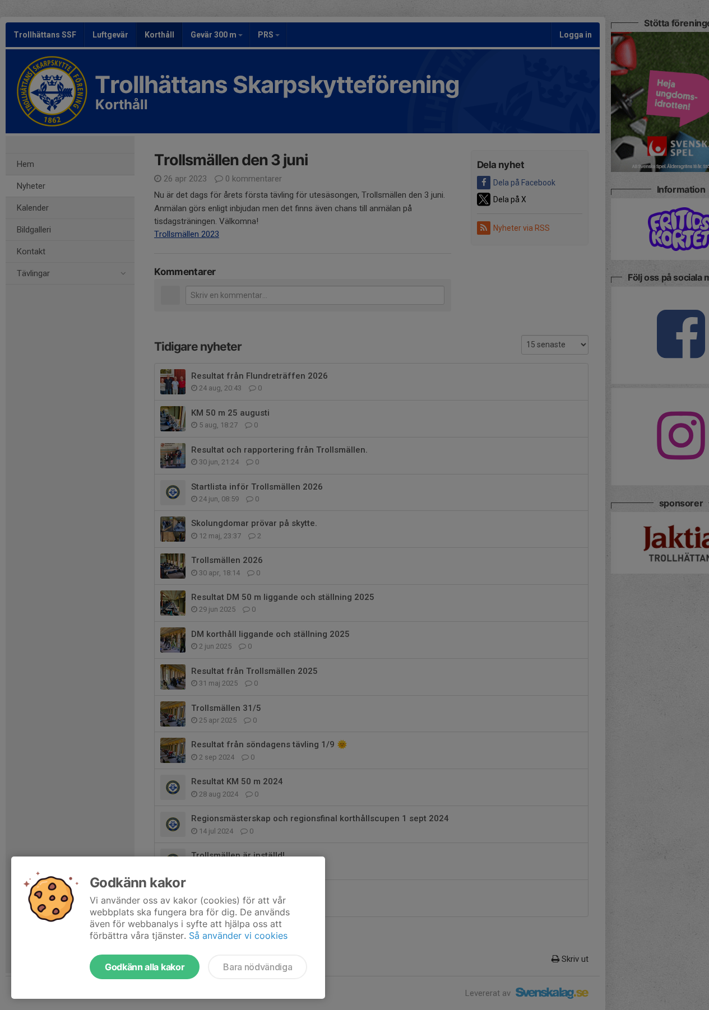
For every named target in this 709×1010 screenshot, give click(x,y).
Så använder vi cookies (238, 935)
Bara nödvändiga (257, 966)
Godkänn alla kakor (144, 966)
